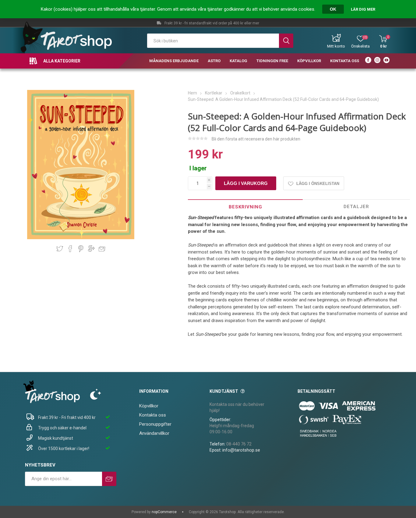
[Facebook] (368, 61)
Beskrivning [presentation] (245, 207)
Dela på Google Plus (91, 248)
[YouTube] (386, 61)
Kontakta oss (152, 415)
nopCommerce (164, 512)
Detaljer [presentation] (356, 206)
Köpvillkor (148, 406)
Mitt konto (336, 46)
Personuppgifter (155, 424)
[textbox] (213, 41)
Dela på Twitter (59, 248)
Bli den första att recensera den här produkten (256, 139)
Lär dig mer (363, 9)
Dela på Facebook (70, 248)
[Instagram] (377, 61)
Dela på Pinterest (81, 248)
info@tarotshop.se (241, 450)
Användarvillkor (154, 433)
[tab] (245, 206)
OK (333, 9)
